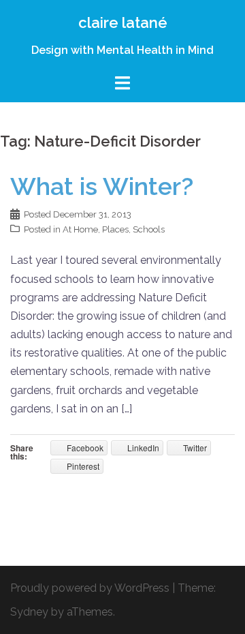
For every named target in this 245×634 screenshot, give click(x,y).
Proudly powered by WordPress (89, 588)
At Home (80, 229)
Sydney (29, 611)
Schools (149, 229)
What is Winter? (101, 186)
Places (115, 229)
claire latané (122, 22)
